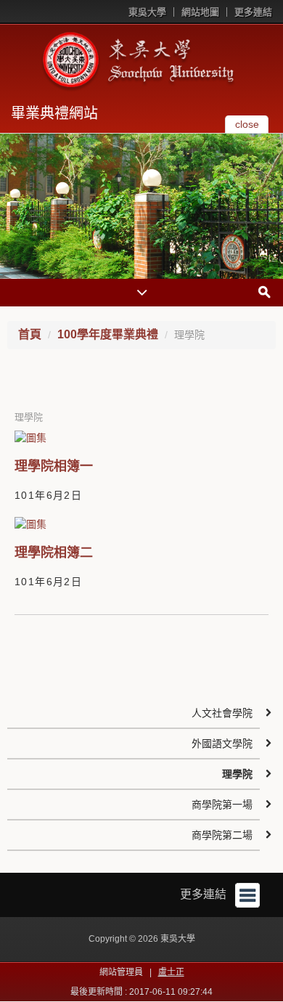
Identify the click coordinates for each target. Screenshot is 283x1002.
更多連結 (253, 12)
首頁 (29, 334)
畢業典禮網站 (54, 113)
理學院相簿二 (54, 552)
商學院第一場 (222, 804)
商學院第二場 (222, 835)
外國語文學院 (222, 743)
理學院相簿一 (54, 466)
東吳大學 (147, 12)
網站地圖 (200, 12)
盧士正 (171, 972)
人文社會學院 (222, 713)
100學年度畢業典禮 (107, 334)
